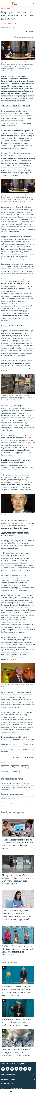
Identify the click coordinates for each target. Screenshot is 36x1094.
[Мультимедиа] (11, 1091)
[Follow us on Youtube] (3, 1069)
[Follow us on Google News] (25, 1069)
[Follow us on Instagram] (7, 1069)
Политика (5, 8)
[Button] (30, 31)
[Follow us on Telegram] (16, 1069)
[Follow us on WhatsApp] (21, 1069)
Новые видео (9, 962)
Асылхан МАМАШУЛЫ (9, 23)
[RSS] (29, 1069)
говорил (28, 443)
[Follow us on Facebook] (12, 1069)
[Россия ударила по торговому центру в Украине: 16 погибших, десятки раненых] (18, 1038)
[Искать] (25, 1091)
